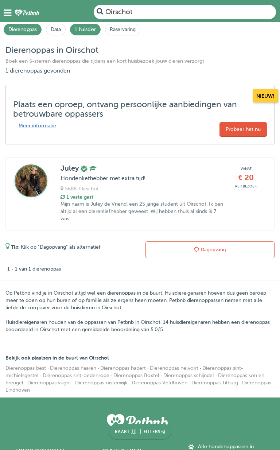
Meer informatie (37, 125)
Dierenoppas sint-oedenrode (76, 375)
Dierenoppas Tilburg (214, 382)
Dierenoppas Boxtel (136, 375)
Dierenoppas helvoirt (174, 368)
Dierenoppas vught (49, 382)
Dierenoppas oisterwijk (101, 382)
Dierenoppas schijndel (188, 375)
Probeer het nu (243, 129)
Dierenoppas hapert (123, 368)
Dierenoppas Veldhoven (159, 382)
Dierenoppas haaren (73, 368)
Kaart (123, 431)
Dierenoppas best (25, 368)
